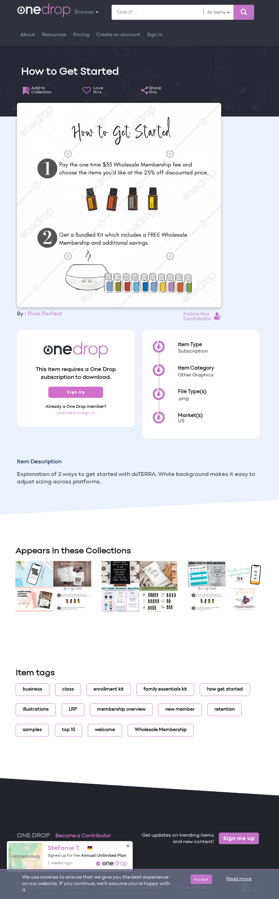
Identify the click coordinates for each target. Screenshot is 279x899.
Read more (238, 879)
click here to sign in (75, 413)
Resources (54, 35)
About (27, 35)
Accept (201, 879)
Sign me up (239, 838)
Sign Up (76, 392)
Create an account (118, 35)
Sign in (155, 35)
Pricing (81, 35)
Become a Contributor (83, 836)
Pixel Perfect (45, 314)
